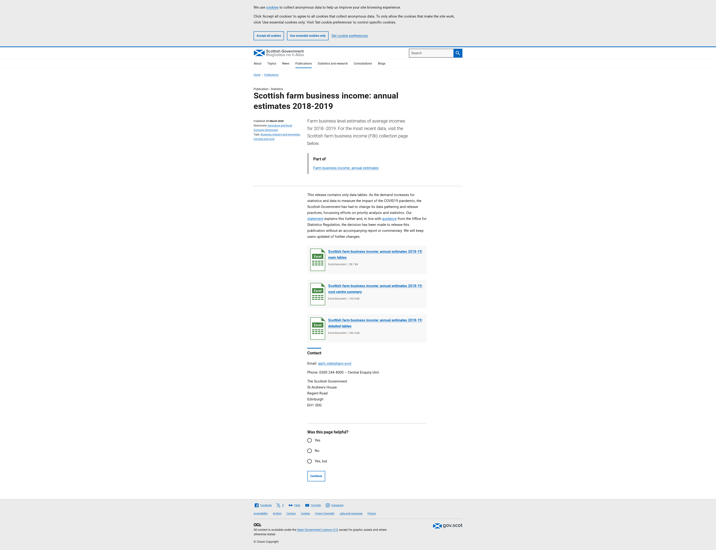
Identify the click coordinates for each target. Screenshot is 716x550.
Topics (271, 63)
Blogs (381, 63)
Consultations (363, 63)
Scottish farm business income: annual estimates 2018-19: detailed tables (375, 323)
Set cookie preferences (350, 36)
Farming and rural (264, 138)
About (257, 63)
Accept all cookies (269, 35)
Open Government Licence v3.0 (317, 530)
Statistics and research (333, 63)
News (285, 63)
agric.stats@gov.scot (334, 363)
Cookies (305, 513)
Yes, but (321, 461)
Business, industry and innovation (280, 134)
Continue (316, 476)
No (317, 451)
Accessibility (261, 513)
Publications (303, 63)
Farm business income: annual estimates (346, 168)
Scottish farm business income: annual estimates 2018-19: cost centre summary (375, 289)
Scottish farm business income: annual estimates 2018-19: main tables (375, 254)
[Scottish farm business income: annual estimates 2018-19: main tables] (317, 260)
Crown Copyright (325, 513)
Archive (277, 513)
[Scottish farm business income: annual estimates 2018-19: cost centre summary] (317, 294)
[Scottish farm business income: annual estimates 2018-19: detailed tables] (317, 328)
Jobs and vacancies (351, 513)
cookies (272, 7)
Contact (291, 513)
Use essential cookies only (308, 35)
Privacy (372, 513)
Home (257, 74)
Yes (317, 440)
